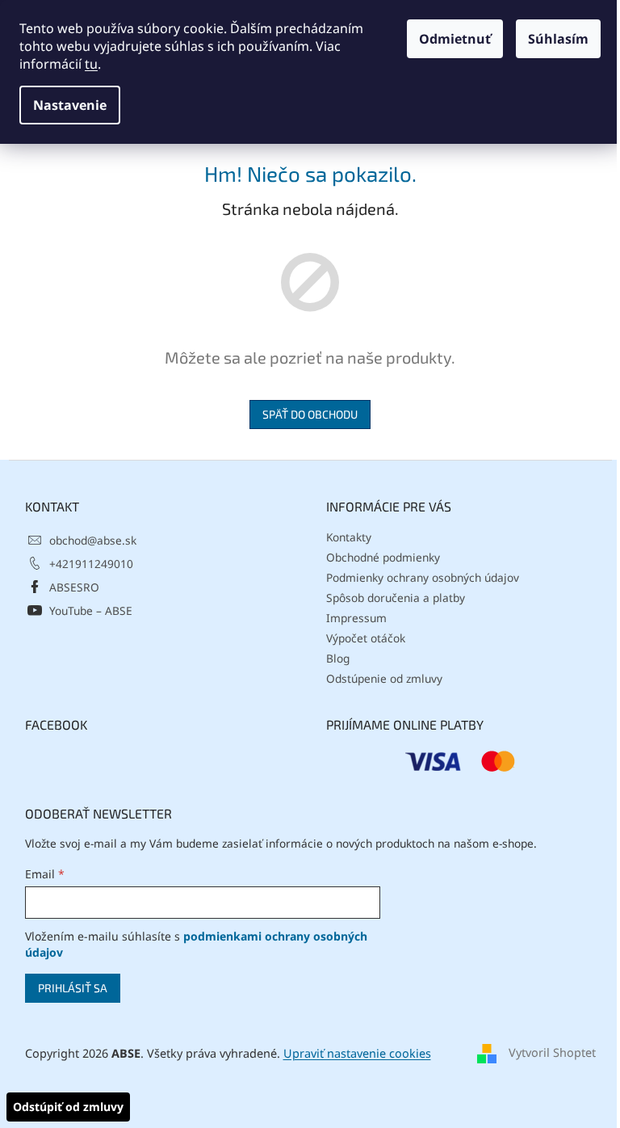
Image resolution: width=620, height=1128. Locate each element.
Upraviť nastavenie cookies (357, 1053)
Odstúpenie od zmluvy (384, 678)
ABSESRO (74, 587)
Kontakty (348, 537)
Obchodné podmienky (383, 557)
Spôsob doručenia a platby (395, 597)
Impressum (356, 617)
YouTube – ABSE (90, 610)
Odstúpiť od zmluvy (68, 1106)
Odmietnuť (455, 39)
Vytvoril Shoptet (552, 1052)
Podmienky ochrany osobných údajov (422, 577)
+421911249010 (91, 563)
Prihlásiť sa (72, 988)
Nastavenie (70, 105)
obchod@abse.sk (92, 540)
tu (91, 64)
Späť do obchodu (310, 414)
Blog (338, 658)
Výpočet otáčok (365, 638)
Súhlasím (558, 39)
